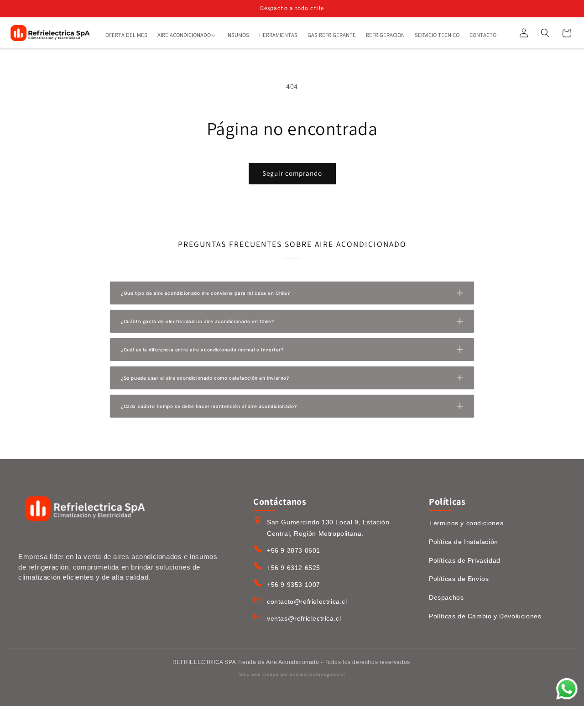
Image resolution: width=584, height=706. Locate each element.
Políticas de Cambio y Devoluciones (485, 616)
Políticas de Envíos (459, 578)
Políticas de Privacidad (465, 560)
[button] (187, 35)
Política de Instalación (463, 541)
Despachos (446, 597)
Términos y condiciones (466, 523)
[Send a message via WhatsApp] (566, 688)
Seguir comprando (292, 173)
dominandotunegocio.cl (317, 674)
